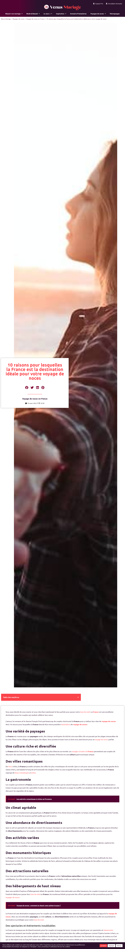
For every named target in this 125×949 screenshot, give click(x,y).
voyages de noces (13, 897)
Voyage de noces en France (34, 398)
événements (108, 930)
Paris (10, 766)
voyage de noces (109, 721)
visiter (33, 773)
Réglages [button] (111, 945)
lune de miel (85, 712)
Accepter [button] (103, 945)
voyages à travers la (82, 751)
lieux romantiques (22, 773)
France (96, 712)
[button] (27, 387)
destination (65, 724)
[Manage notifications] (120, 944)
